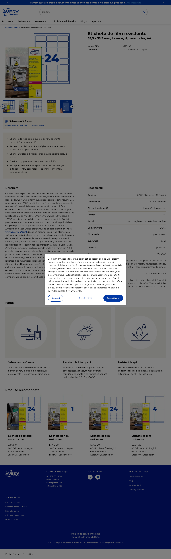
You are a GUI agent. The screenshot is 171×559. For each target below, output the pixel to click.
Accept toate (113, 298)
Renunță (55, 298)
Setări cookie (85, 298)
